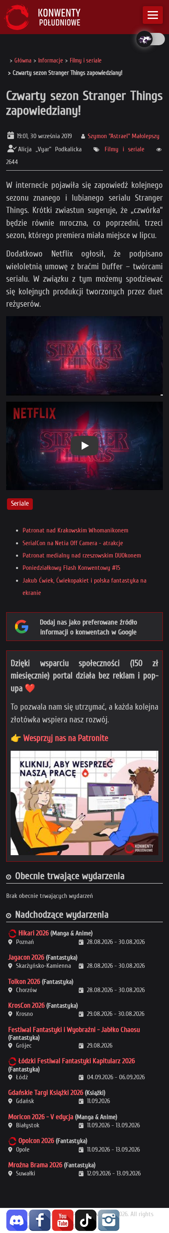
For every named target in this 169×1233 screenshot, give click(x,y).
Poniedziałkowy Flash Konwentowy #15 (71, 567)
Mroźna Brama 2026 (35, 1165)
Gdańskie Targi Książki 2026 (45, 1092)
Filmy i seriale (124, 149)
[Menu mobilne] (153, 15)
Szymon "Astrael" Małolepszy (124, 136)
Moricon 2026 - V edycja (40, 1117)
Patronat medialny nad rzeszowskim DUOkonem (82, 555)
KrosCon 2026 (26, 1005)
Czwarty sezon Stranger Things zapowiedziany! (84, 103)
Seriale (20, 504)
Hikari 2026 (33, 933)
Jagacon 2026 (26, 957)
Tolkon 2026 (24, 981)
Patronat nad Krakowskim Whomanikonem (75, 530)
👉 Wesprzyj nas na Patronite (59, 738)
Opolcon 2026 (36, 1140)
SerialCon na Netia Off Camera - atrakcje (73, 543)
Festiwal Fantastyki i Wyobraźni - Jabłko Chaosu (74, 1029)
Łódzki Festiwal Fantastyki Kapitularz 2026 (76, 1061)
